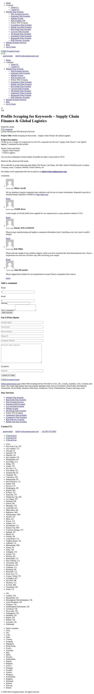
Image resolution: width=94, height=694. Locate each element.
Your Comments (8, 310)
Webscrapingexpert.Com (10, 384)
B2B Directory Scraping (20, 40)
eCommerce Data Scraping (21, 25)
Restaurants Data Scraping (21, 38)
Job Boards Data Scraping (21, 34)
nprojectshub (8, 56)
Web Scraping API (18, 21)
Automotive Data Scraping (21, 36)
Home (8, 3)
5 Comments (8, 129)
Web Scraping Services (20, 14)
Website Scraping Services (16, 43)
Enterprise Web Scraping (20, 16)
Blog (8, 45)
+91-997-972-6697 (48, 431)
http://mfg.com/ (42, 194)
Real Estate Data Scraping (21, 29)
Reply (8, 199)
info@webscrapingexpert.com (27, 56)
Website (4, 303)
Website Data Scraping (15, 12)
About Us (14, 7)
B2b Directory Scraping (15, 419)
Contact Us (15, 10)
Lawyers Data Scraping (20, 32)
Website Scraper (17, 18)
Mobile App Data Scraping (21, 27)
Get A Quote (11, 47)
